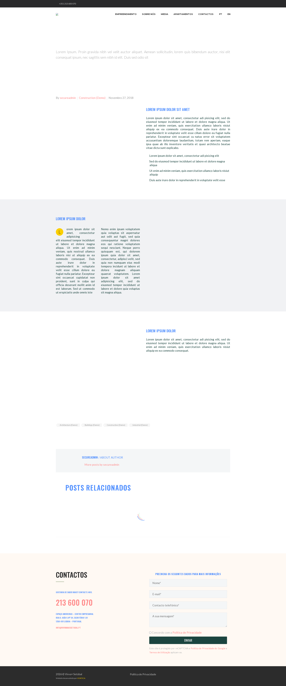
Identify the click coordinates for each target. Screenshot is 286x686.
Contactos (205, 14)
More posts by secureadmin (101, 464)
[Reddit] (80, 434)
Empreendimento (126, 14)
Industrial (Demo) (140, 425)
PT (220, 14)
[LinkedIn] (75, 434)
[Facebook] (58, 434)
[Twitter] (62, 434)
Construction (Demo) (92, 97)
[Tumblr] (71, 434)
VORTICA (81, 678)
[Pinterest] (67, 434)
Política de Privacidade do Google (208, 648)
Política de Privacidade (187, 632)
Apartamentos (183, 14)
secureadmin (68, 97)
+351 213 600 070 (67, 3)
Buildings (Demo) (92, 425)
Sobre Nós (149, 14)
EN (228, 14)
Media (164, 14)
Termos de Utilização (159, 652)
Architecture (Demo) (68, 425)
